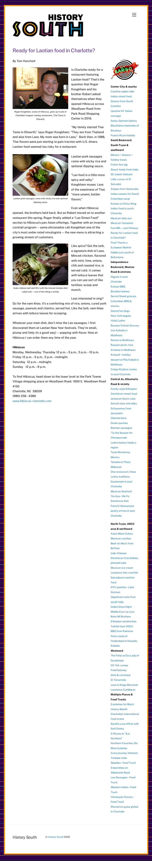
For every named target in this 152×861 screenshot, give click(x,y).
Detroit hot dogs (120, 310)
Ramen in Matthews (122, 340)
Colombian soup (120, 198)
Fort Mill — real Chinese (124, 228)
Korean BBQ (118, 286)
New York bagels (121, 315)
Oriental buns (118, 418)
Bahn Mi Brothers (121, 616)
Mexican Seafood (121, 491)
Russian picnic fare (122, 344)
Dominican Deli (119, 500)
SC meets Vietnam (122, 174)
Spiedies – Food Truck (123, 762)
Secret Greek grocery (123, 296)
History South (55, 837)
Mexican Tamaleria (122, 223)
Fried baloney (119, 670)
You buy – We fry (120, 496)
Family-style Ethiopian (124, 388)
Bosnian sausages (121, 427)
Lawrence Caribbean (123, 689)
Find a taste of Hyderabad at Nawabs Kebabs (124, 641)
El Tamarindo (118, 679)
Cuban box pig (119, 164)
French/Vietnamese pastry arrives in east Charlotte (123, 510)
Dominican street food (124, 393)
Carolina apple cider (122, 91)
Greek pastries (119, 423)
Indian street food (121, 96)
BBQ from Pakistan (122, 631)
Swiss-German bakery (124, 120)
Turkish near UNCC (122, 626)
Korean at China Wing (123, 203)
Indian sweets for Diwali (125, 193)
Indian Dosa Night (121, 606)
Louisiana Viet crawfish (124, 572)
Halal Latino (118, 320)
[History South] (48, 34)
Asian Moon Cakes (122, 533)
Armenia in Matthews (123, 349)
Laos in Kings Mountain (124, 684)
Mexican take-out (121, 218)
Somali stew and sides (124, 403)
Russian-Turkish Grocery (125, 325)
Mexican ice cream (122, 567)
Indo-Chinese (118, 553)
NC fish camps (119, 665)
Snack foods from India (124, 169)
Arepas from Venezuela (124, 188)
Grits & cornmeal (120, 675)
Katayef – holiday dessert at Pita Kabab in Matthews (125, 359)
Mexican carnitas (121, 538)
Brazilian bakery (120, 291)
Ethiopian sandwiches (123, 621)
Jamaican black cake (123, 398)
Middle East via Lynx (123, 611)
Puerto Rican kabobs (123, 135)
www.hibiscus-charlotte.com (32, 401)
